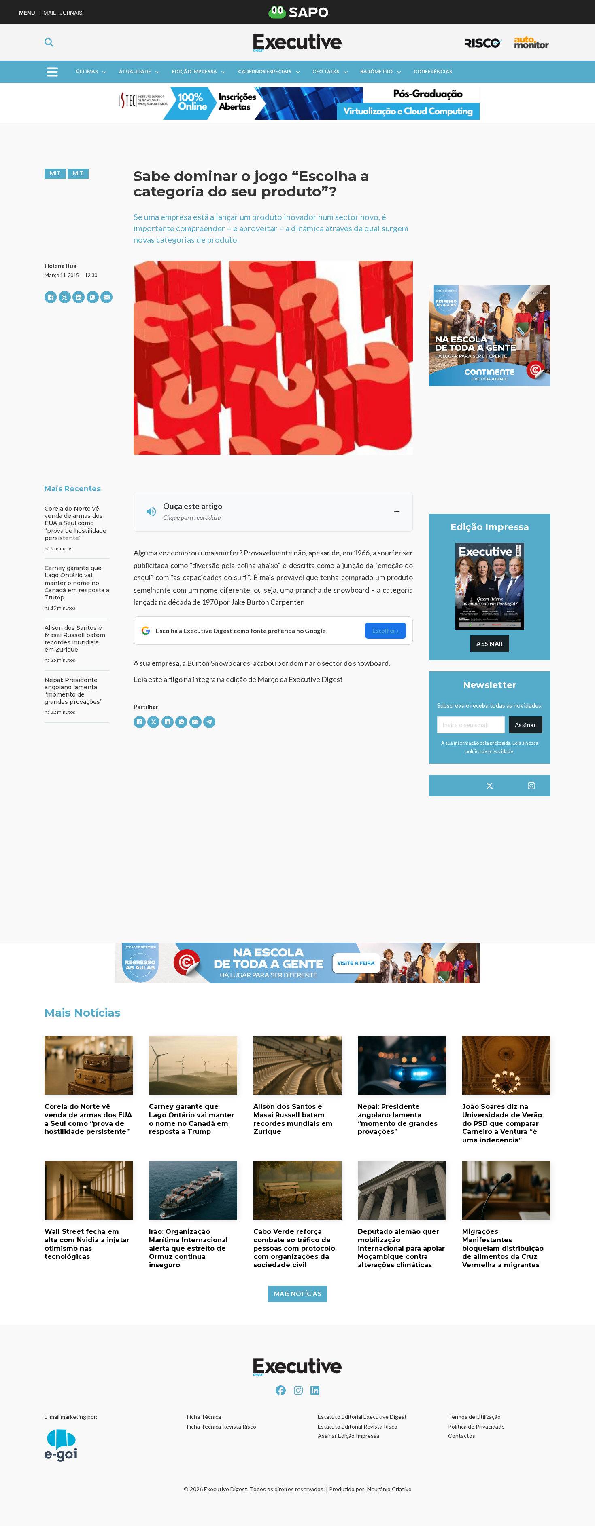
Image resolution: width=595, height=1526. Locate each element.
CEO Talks (325, 71)
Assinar (489, 643)
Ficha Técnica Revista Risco (221, 1426)
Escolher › (385, 630)
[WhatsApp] (93, 297)
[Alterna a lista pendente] (104, 72)
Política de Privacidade (476, 1426)
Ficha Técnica (204, 1416)
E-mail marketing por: (71, 1416)
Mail (49, 12)
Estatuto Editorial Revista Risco (357, 1426)
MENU (27, 12)
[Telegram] (209, 722)
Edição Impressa (194, 71)
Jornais (71, 12)
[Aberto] (52, 71)
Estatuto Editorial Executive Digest (362, 1416)
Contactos (461, 1435)
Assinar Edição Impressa (348, 1435)
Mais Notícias (297, 1293)
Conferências (433, 71)
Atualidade (135, 71)
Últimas (87, 71)
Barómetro (376, 71)
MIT (55, 173)
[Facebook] (51, 297)
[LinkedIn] (78, 297)
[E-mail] (106, 297)
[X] (65, 297)
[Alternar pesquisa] (49, 42)
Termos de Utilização (474, 1416)
